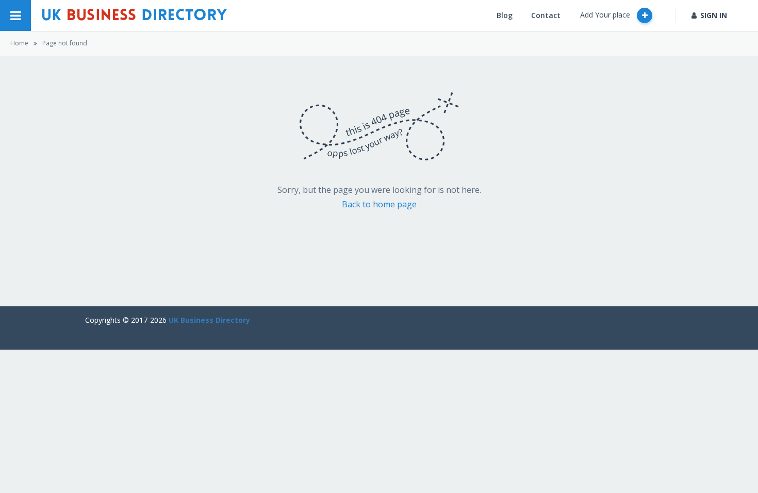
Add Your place (606, 15)
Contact (546, 15)
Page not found (64, 43)
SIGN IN (713, 15)
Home (19, 43)
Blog (505, 15)
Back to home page (379, 204)
